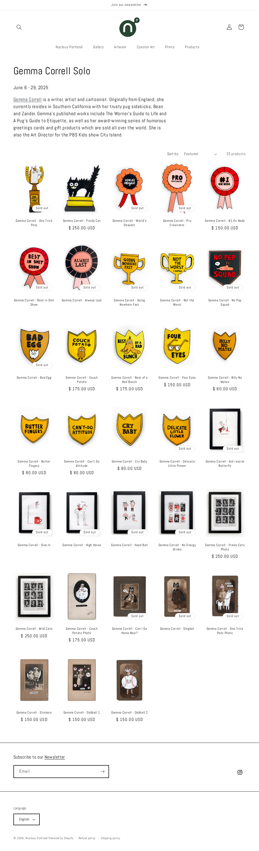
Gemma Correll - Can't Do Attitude (81, 463)
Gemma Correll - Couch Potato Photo (82, 631)
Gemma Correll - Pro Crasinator (177, 223)
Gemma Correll (27, 99)
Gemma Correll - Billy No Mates (225, 380)
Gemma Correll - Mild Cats (34, 629)
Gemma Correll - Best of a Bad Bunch (129, 380)
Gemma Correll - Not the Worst (177, 302)
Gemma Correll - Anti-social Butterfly (225, 463)
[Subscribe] (102, 771)
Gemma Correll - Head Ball (129, 545)
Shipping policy (110, 838)
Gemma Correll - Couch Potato (82, 380)
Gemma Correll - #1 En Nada (225, 221)
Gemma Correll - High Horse (81, 545)
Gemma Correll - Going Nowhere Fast (129, 302)
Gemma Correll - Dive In (34, 545)
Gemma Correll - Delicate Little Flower (177, 463)
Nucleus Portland (37, 838)
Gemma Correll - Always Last (82, 300)
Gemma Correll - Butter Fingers (34, 463)
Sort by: (173, 154)
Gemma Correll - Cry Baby (129, 461)
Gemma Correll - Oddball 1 (81, 713)
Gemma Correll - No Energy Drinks (177, 547)
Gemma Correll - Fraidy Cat (82, 221)
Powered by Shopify (61, 838)
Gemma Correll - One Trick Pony (34, 223)
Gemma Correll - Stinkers (34, 713)
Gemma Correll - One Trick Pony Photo (225, 631)
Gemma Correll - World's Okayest (130, 223)
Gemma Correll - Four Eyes (177, 378)
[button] (19, 27)
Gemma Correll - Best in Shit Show (34, 302)
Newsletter (55, 757)
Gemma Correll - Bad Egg (34, 378)
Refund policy (87, 838)
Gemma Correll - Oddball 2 (129, 713)
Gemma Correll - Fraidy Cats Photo (225, 547)
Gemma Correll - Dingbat (177, 629)
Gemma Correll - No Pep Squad (225, 302)
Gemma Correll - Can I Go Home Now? (129, 631)
